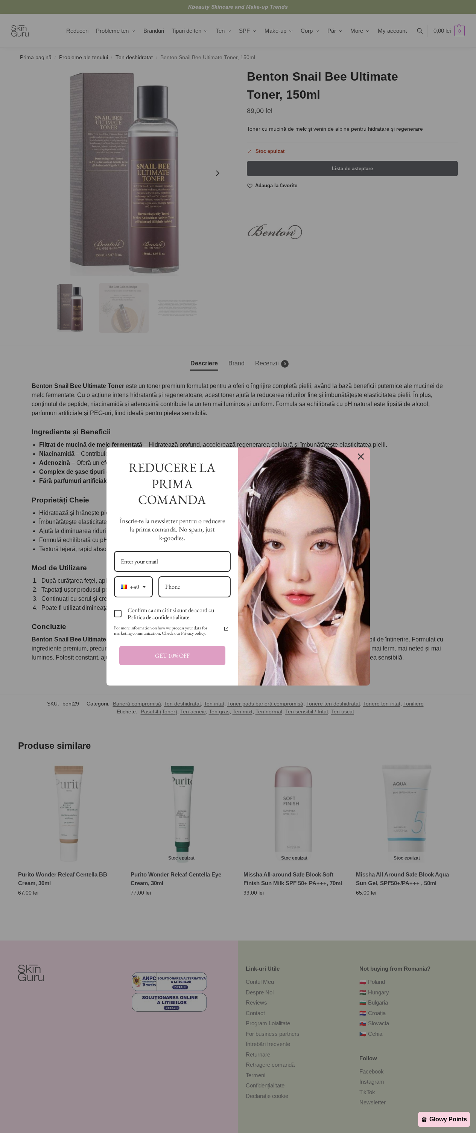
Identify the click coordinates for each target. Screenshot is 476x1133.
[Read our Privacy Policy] (226, 628)
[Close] (361, 456)
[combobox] (133, 586)
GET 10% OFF (172, 656)
